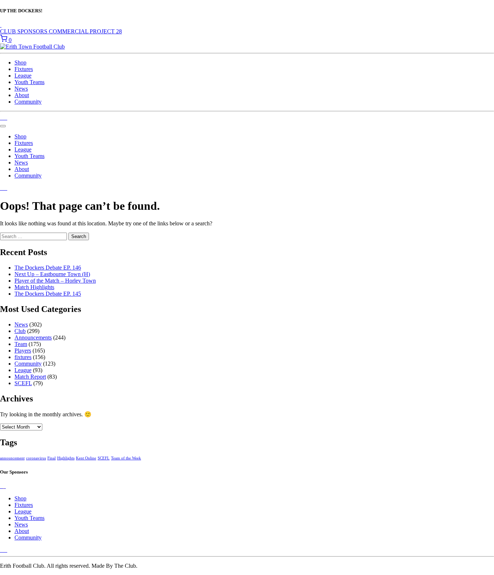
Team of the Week (126, 458)
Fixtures (23, 69)
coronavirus (36, 458)
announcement (12, 458)
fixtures (22, 357)
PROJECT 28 (106, 31)
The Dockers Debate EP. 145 (47, 294)
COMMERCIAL (69, 31)
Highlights (65, 458)
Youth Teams (29, 82)
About (21, 95)
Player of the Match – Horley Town (55, 281)
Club (20, 331)
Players (22, 350)
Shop (20, 62)
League (22, 75)
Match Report (30, 377)
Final (51, 458)
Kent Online (86, 458)
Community (28, 102)
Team (20, 344)
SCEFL (23, 383)
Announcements (33, 337)
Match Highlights (34, 287)
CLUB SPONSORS (24, 31)
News (21, 89)
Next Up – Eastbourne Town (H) (52, 274)
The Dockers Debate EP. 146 (47, 267)
